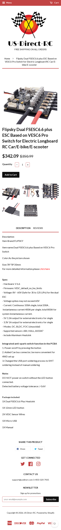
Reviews (38, 228)
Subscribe (51, 499)
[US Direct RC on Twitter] (22, 463)
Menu (9, 2)
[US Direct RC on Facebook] (30, 463)
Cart (56, 2)
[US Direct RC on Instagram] (38, 463)
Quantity (7, 164)
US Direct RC (30, 513)
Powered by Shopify (45, 513)
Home (7, 58)
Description (23, 228)
